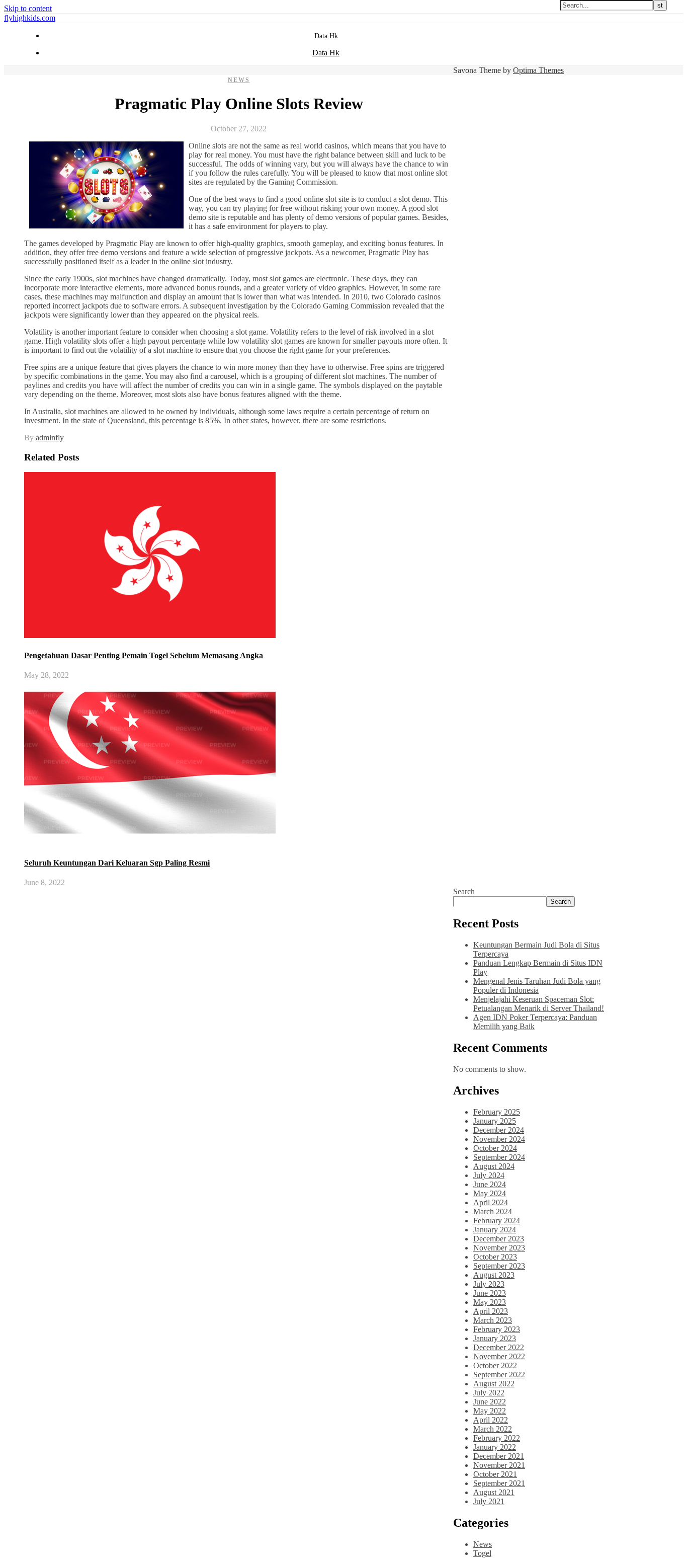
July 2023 (488, 1284)
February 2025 (496, 1112)
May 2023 (489, 1302)
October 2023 (495, 1256)
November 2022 (499, 1356)
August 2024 (493, 1166)
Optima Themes (538, 70)
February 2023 (496, 1329)
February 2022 (496, 1438)
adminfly (50, 437)
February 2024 (496, 1220)
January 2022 (494, 1447)
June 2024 (489, 1184)
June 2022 (489, 1401)
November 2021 (499, 1465)
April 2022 (490, 1420)
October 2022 (495, 1365)
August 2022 (493, 1383)
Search (464, 891)
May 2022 (489, 1410)
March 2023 (492, 1320)
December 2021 (498, 1456)
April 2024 (490, 1202)
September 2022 (499, 1374)
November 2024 (499, 1139)
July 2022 (488, 1392)
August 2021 (493, 1492)
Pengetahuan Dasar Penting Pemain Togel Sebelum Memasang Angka (143, 655)
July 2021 (488, 1501)
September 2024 (499, 1157)
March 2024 (492, 1211)
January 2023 (494, 1338)
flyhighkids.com (29, 18)
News (239, 80)
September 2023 (499, 1266)
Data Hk (326, 36)
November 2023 (499, 1247)
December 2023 (498, 1238)
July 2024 (488, 1175)
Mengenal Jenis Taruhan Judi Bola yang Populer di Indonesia (536, 985)
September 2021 (499, 1483)
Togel (482, 1553)
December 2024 (498, 1130)
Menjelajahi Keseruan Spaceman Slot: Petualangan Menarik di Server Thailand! (538, 1003)
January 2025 (494, 1121)
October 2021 (495, 1474)
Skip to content (28, 8)
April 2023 (490, 1311)
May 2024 (489, 1193)
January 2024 (494, 1229)
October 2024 (495, 1148)
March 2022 (492, 1429)
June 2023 (489, 1293)
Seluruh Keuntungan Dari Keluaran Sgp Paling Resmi (117, 862)
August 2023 (493, 1275)
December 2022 (498, 1347)
